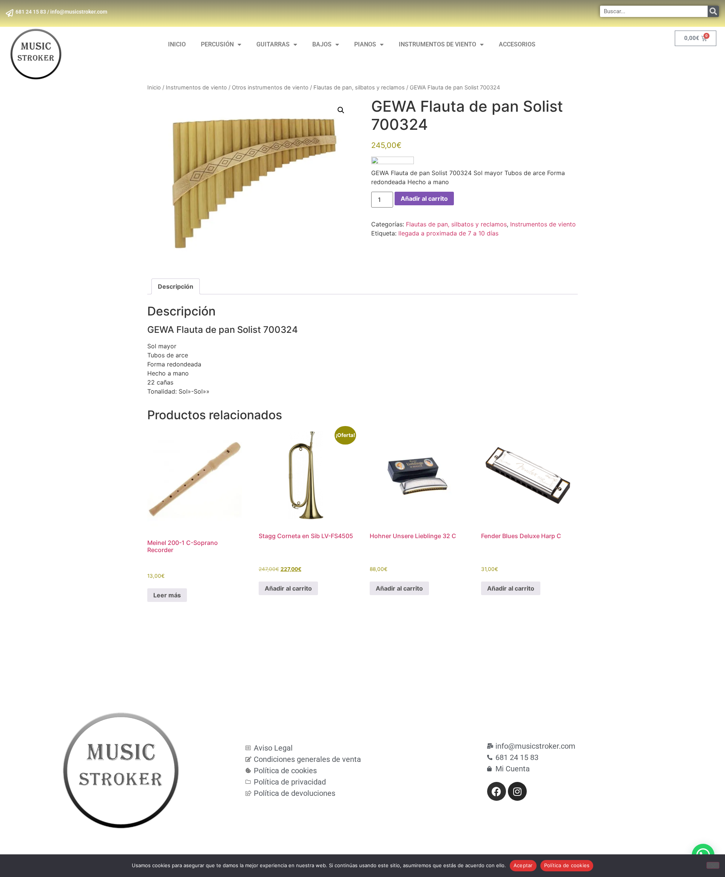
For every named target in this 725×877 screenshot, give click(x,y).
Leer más (167, 595)
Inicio (154, 87)
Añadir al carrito (424, 198)
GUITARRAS (273, 44)
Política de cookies (567, 865)
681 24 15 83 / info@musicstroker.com (61, 12)
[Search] (713, 11)
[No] (712, 865)
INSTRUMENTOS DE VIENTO (437, 44)
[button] (341, 110)
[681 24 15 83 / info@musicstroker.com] (9, 13)
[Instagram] (517, 791)
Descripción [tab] (175, 286)
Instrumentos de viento (196, 87)
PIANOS (365, 44)
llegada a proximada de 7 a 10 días (448, 233)
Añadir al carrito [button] (288, 588)
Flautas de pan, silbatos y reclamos (359, 87)
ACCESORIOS (517, 44)
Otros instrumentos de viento (270, 87)
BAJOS (322, 44)
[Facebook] (496, 791)
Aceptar (523, 865)
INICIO (177, 44)
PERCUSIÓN (217, 44)
